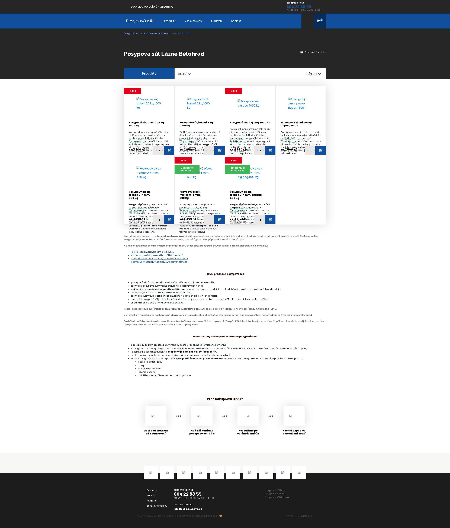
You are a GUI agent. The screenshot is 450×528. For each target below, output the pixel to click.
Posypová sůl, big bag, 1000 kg (250, 122)
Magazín (216, 21)
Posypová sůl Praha (276, 490)
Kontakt (236, 21)
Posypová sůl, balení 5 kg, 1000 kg (196, 124)
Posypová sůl (131, 33)
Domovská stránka (315, 52)
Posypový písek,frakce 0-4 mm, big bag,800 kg (246, 195)
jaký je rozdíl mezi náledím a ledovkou (152, 251)
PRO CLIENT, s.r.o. (304, 515)
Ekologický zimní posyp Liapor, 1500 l (296, 124)
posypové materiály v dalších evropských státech (159, 261)
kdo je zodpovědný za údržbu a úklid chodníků (157, 255)
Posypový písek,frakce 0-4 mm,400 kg (139, 195)
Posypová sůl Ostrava (277, 497)
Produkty (169, 21)
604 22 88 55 (188, 494)
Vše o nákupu (193, 21)
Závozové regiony (157, 505)
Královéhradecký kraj (156, 33)
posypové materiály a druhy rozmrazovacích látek (159, 258)
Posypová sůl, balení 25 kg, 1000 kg (147, 124)
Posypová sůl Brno (275, 493)
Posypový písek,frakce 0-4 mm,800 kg (190, 195)
